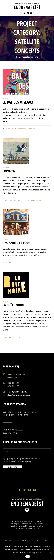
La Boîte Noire (13, 305)
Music (7, 128)
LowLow (9, 171)
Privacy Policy (34, 540)
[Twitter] (24, 13)
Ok (28, 556)
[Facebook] (21, 13)
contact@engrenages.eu (17, 392)
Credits (46, 540)
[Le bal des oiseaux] (16, 82)
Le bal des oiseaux (18, 102)
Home (18, 57)
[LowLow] (16, 151)
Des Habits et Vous (16, 242)
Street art (31, 128)
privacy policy (25, 461)
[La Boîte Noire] (16, 285)
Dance (32, 200)
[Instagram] (27, 13)
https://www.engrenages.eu (18, 395)
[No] (50, 552)
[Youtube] (31, 13)
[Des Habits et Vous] (16, 222)
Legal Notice (20, 540)
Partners (8, 540)
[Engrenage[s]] (27, 6)
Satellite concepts (18, 128)
